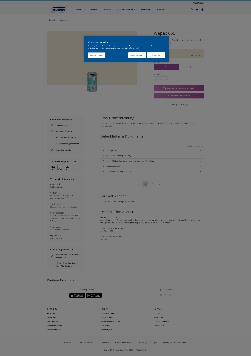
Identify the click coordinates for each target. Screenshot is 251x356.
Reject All (156, 55)
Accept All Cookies (137, 55)
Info (136, 48)
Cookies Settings (96, 55)
